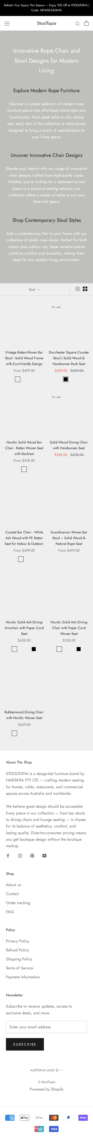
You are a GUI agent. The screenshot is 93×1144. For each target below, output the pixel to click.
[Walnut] (21, 649)
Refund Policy (17, 950)
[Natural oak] (14, 649)
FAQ (10, 912)
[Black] (66, 379)
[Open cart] (86, 23)
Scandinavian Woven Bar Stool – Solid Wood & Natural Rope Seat (69, 538)
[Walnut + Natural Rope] (14, 733)
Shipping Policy (19, 959)
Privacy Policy (17, 941)
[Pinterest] (32, 855)
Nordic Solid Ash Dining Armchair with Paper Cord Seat (24, 628)
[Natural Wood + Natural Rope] (27, 733)
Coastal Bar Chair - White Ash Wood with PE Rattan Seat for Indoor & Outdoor (24, 538)
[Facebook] (8, 855)
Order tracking (18, 903)
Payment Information (23, 977)
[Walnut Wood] (18, 379)
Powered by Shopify (46, 1089)
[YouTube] (44, 855)
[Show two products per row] (85, 289)
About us (13, 885)
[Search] (77, 23)
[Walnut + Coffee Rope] (21, 733)
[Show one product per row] (77, 289)
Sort (32, 289)
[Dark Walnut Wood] (24, 379)
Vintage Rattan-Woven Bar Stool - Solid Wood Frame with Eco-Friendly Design (24, 358)
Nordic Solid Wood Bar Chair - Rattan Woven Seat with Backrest (24, 448)
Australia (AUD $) (44, 1070)
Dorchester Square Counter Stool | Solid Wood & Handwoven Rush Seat (69, 358)
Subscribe (25, 1044)
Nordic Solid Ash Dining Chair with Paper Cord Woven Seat (69, 628)
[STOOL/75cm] (21, 559)
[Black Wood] (30, 379)
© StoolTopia (46, 1082)
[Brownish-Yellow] (24, 469)
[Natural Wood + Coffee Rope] (34, 733)
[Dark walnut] (27, 649)
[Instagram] (20, 855)
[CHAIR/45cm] (27, 559)
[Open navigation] (6, 23)
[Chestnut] (72, 379)
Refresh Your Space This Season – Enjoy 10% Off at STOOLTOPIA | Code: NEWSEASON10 (46, 7)
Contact (12, 894)
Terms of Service (19, 968)
